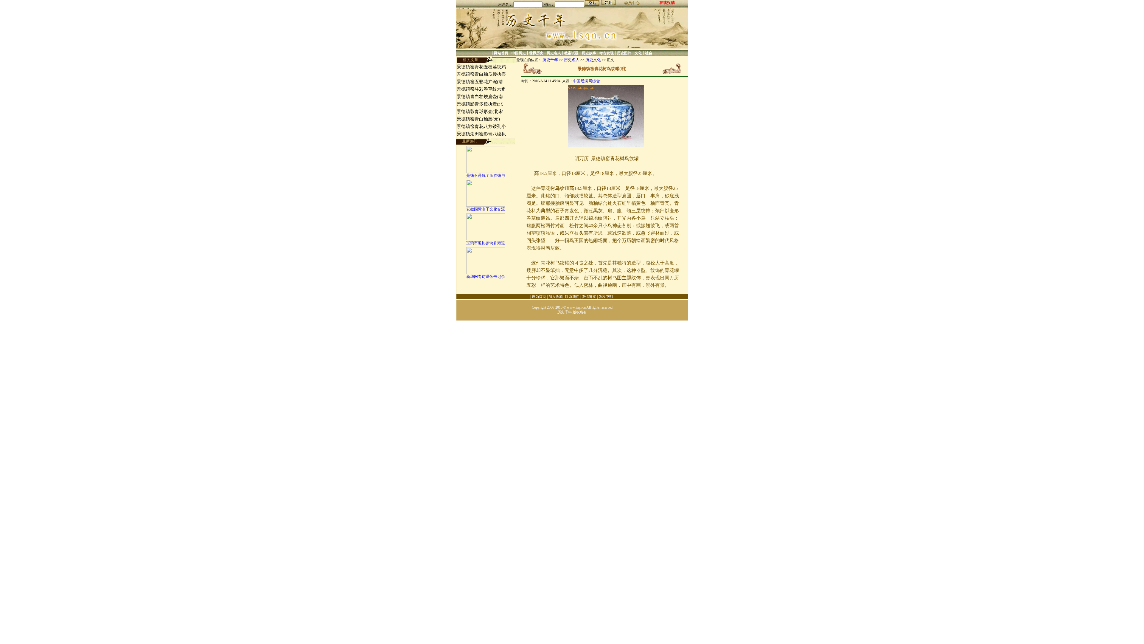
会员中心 (632, 3)
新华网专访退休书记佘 (485, 276)
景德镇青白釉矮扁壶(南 (480, 96)
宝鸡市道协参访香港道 (485, 243)
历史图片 (624, 53)
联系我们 (572, 297)
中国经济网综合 (586, 81)
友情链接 (589, 297)
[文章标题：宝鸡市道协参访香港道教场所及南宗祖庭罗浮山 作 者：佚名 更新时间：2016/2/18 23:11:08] (485, 239)
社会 (648, 53)
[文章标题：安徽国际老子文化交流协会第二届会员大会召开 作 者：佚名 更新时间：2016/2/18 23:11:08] (485, 205)
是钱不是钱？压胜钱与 (485, 175)
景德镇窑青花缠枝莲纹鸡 (481, 66)
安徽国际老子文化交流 (485, 209)
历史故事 (589, 53)
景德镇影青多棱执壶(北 (480, 104)
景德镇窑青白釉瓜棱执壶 (481, 74)
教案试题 (571, 53)
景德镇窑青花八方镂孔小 (481, 126)
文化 (638, 53)
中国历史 (519, 53)
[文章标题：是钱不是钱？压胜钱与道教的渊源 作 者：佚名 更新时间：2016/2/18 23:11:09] (485, 171)
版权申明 (606, 297)
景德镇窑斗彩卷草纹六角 (481, 89)
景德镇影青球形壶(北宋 (480, 111)
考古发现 (606, 53)
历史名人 (554, 53)
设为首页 (539, 297)
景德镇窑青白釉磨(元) (478, 119)
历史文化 (593, 60)
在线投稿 (667, 2)
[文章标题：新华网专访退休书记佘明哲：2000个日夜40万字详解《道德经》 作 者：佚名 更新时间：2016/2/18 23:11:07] (485, 272)
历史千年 (550, 60)
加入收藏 (555, 297)
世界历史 (536, 53)
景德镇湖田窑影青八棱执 (481, 133)
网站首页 (501, 53)
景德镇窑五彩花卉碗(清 (480, 81)
